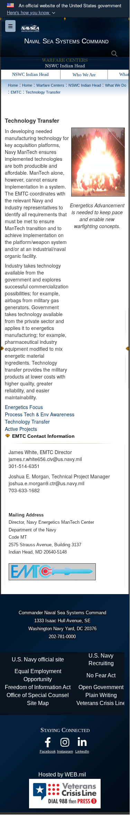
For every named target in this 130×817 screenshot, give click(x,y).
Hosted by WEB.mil (62, 774)
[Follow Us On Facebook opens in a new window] (47, 744)
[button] (32, 12)
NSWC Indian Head (30, 74)
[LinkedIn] (82, 744)
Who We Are (84, 74)
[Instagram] (65, 744)
